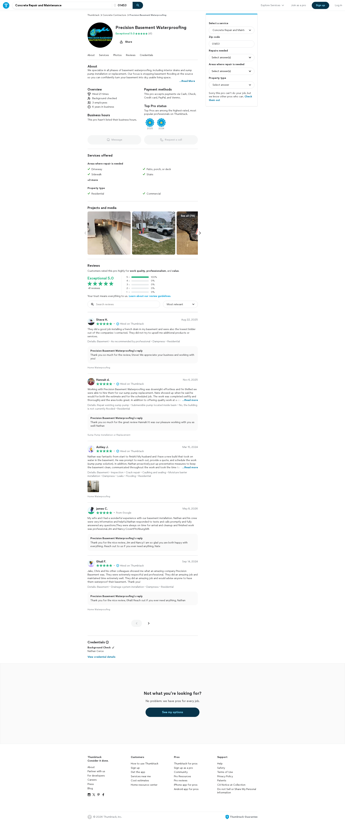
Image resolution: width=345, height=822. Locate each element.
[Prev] (136, 623)
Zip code (214, 37)
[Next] (148, 623)
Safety (221, 767)
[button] (100, 35)
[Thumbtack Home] (6, 5)
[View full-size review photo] (93, 486)
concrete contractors (114, 15)
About (91, 55)
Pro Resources (182, 776)
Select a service (218, 23)
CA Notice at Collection (231, 784)
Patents (221, 780)
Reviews (130, 55)
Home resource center (144, 784)
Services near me (141, 776)
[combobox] (62, 5)
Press (91, 784)
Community (181, 772)
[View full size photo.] (109, 233)
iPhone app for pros (185, 784)
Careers (92, 779)
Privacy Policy (225, 776)
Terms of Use (225, 772)
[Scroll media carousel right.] (200, 233)
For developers (96, 775)
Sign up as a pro (183, 767)
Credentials (146, 55)
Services (104, 55)
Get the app (138, 772)
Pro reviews (180, 780)
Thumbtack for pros (185, 763)
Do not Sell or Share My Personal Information (236, 791)
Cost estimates (140, 780)
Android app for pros (186, 789)
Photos (117, 55)
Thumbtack (93, 15)
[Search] (138, 5)
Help (220, 763)
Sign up (135, 767)
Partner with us (96, 771)
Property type (217, 78)
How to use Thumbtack (144, 763)
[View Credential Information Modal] (107, 642)
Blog (90, 788)
